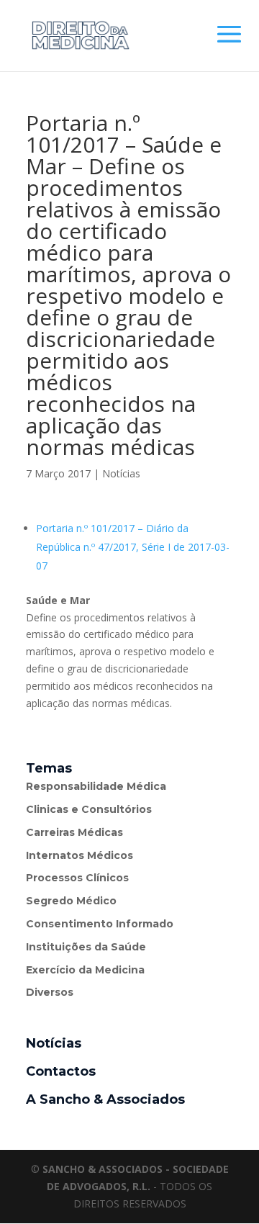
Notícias (121, 473)
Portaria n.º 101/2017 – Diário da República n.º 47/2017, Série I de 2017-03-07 (133, 546)
